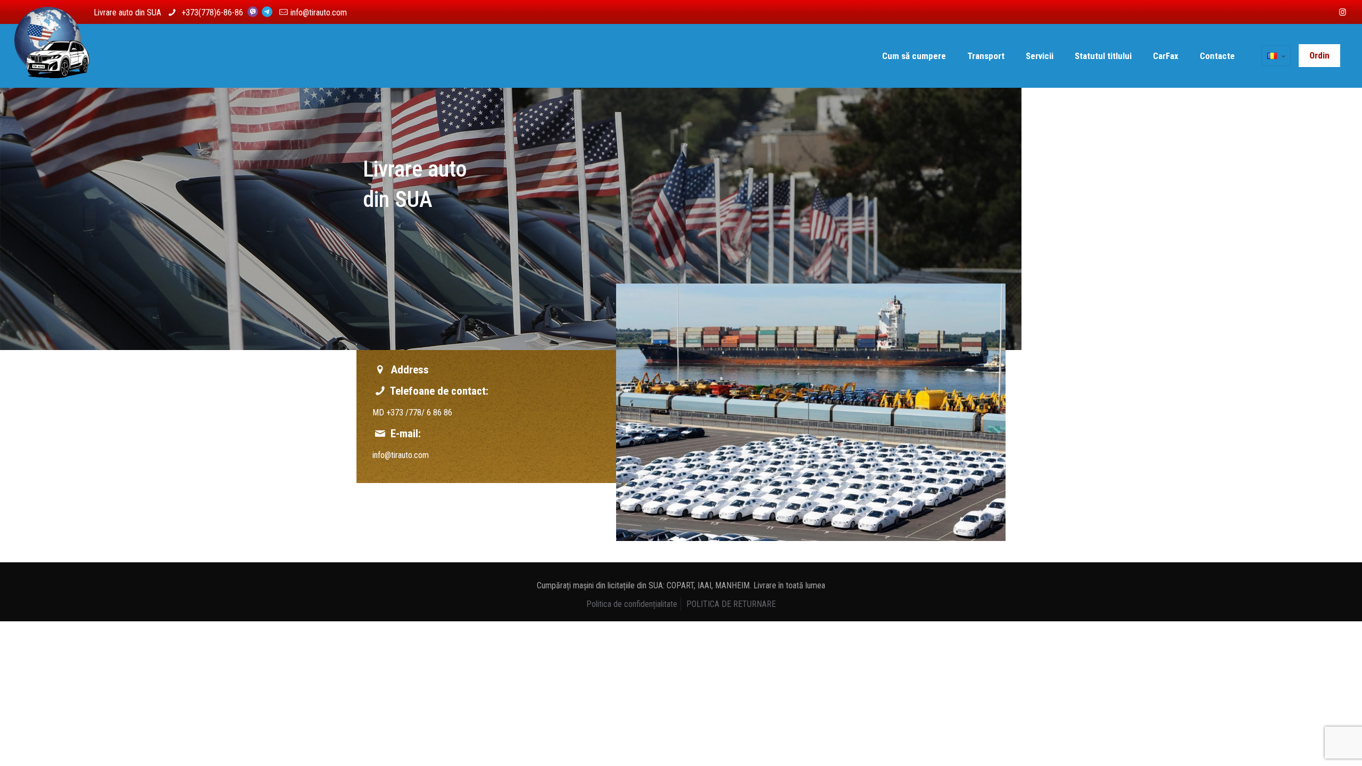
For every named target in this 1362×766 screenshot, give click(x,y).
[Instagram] (1342, 12)
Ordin (1319, 55)
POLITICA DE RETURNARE (731, 604)
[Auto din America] (52, 56)
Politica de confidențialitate (631, 604)
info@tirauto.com (318, 12)
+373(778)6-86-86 (213, 12)
